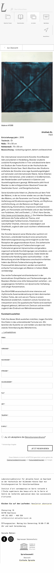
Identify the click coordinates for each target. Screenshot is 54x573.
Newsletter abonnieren (41, 503)
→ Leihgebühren (8, 331)
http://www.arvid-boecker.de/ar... (16, 215)
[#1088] (27, 86)
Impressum (21, 539)
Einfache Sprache (27, 560)
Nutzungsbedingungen (36, 460)
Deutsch (27, 557)
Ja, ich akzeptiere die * (25, 436)
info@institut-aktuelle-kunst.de (16, 518)
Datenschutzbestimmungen (16, 460)
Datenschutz (32, 539)
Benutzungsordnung (35, 436)
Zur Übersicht (12, 47)
